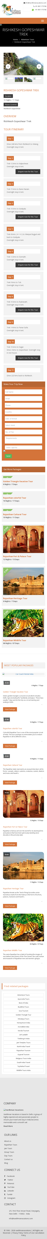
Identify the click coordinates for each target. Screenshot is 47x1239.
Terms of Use (29, 1233)
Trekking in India (24, 1038)
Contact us (8, 1159)
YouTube (10, 1187)
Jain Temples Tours (23, 1042)
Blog (6, 1163)
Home (15, 39)
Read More (8, 1126)
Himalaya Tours (23, 1019)
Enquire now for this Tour (28, 171)
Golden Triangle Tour (23, 1015)
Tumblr (9, 1194)
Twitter (10, 1180)
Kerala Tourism (23, 1031)
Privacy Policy (17, 1233)
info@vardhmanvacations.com (35, 3)
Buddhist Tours (23, 1007)
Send (8, 456)
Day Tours (8, 1156)
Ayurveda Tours (23, 999)
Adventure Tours (27, 39)
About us (7, 1141)
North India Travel (23, 1046)
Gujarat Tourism (23, 1054)
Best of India (23, 1003)
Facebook (10, 1176)
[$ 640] (23, 804)
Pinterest (10, 1183)
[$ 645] (23, 865)
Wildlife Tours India (23, 1070)
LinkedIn (10, 1191)
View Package (10, 709)
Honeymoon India (23, 1023)
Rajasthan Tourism (23, 1050)
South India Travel (23, 1062)
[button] (8, 66)
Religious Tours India (23, 1058)
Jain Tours (8, 1148)
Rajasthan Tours (10, 1145)
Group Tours (9, 1152)
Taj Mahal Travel (23, 1066)
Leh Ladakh (23, 1035)
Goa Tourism (23, 1011)
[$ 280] (23, 927)
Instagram (11, 1198)
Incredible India (23, 1027)
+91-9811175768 (40, 6)
